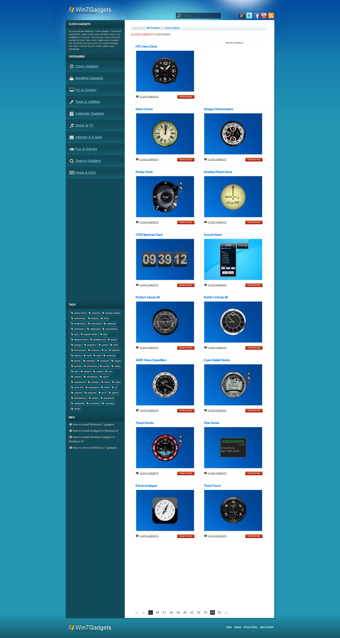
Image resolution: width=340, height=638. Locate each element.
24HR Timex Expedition (151, 360)
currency (109, 403)
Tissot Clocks (144, 423)
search (77, 377)
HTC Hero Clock (146, 46)
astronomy (79, 318)
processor (91, 366)
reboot (87, 371)
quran (105, 366)
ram (76, 371)
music (77, 361)
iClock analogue (146, 485)
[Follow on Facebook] (256, 16)
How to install (266, 627)
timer (118, 382)
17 (164, 612)
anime (94, 398)
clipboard (95, 329)
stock (77, 408)
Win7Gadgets (153, 28)
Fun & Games (86, 149)
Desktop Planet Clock (218, 172)
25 (219, 612)
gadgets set (99, 339)
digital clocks (90, 334)
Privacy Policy (251, 627)
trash (106, 387)
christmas (79, 329)
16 (157, 612)
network (90, 361)
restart (99, 371)
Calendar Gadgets (89, 114)
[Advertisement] (97, 240)
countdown (111, 329)
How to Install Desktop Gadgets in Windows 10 (92, 439)
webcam (91, 393)
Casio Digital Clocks (217, 360)
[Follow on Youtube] (264, 16)
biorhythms (80, 398)
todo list (78, 387)
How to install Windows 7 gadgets (93, 424)
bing (106, 318)
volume (78, 393)
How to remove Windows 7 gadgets (95, 447)
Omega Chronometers (218, 109)
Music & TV (84, 125)
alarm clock (80, 313)
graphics (91, 345)
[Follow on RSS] (271, 16)
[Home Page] (91, 10)
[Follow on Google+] (242, 16)
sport (105, 377)
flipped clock (81, 339)
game (113, 339)
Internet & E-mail (88, 137)
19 (178, 612)
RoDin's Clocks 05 (148, 297)
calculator (96, 323)
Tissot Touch (212, 485)
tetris (107, 382)
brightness (79, 323)
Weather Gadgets (89, 78)
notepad (104, 361)
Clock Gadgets (87, 66)
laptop (77, 355)
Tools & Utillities (87, 102)
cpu (76, 334)
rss (110, 371)
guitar (104, 345)
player (117, 361)
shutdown (91, 377)
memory (110, 355)
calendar (111, 323)
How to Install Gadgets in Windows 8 (95, 430)
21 (191, 612)
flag (105, 334)
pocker (77, 366)
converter (94, 403)
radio (117, 366)
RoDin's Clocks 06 (216, 297)
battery (94, 318)
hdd (115, 345)
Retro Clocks (144, 109)
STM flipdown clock (149, 234)
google (77, 345)
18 (171, 612)
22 (198, 612)
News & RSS (85, 173)
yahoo (114, 393)
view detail (185, 97)
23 (205, 612)
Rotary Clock (144, 172)
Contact (237, 627)
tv (116, 387)
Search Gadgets (88, 161)
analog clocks (112, 313)
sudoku (94, 382)
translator (93, 387)
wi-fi (103, 393)
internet (95, 350)
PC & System (85, 90)
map (98, 355)
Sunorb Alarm (213, 234)
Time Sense (211, 423)
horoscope (79, 350)
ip (105, 350)
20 (185, 612)
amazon (95, 313)
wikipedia (79, 403)
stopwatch (79, 382)
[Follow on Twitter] (249, 16)
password (108, 398)
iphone (116, 350)
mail (88, 355)
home (229, 627)
